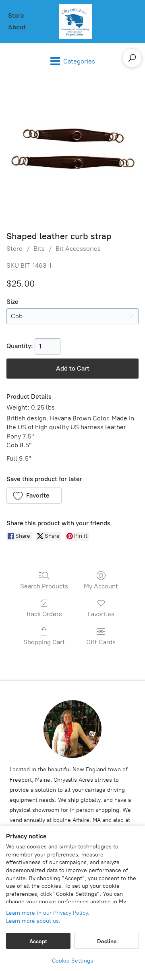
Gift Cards (101, 642)
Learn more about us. (33, 921)
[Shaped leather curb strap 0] (72, 152)
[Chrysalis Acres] (75, 21)
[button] (34, 496)
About (17, 27)
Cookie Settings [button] (72, 960)
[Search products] (132, 58)
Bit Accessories (78, 248)
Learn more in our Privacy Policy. (47, 913)
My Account (101, 586)
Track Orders (44, 614)
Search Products (44, 586)
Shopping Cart (44, 642)
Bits (39, 248)
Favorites (101, 614)
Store (16, 15)
